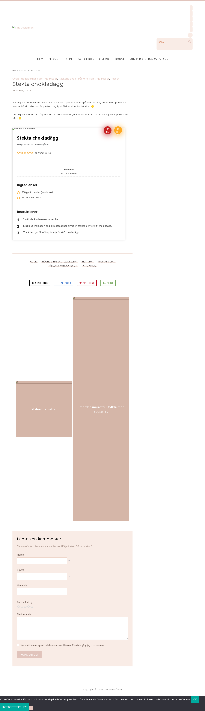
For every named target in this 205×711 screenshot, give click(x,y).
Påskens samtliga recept (93, 78)
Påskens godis (68, 78)
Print (110, 283)
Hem (40, 59)
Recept (67, 59)
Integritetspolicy (14, 707)
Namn (20, 554)
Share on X (41, 283)
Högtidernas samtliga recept (39, 78)
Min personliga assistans (149, 59)
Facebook (65, 283)
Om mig (104, 59)
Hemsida (22, 585)
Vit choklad (89, 265)
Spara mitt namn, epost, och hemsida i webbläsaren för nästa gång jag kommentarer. (62, 645)
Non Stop (87, 261)
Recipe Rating (24, 602)
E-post (20, 570)
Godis (16, 78)
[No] (31, 708)
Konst (119, 59)
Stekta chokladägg (38, 84)
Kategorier (86, 59)
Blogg (53, 59)
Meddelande (24, 614)
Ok (195, 699)
